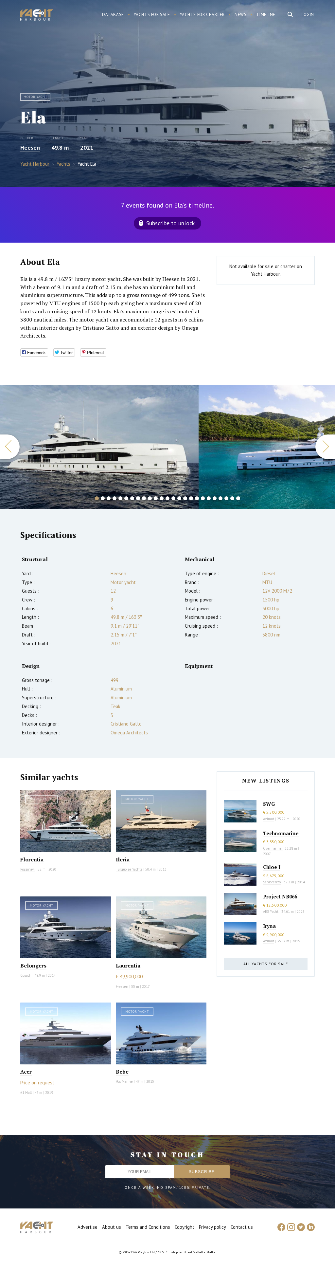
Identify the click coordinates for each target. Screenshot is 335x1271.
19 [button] (203, 498)
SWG (269, 804)
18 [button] (197, 498)
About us (111, 1227)
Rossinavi (27, 869)
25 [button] (238, 498)
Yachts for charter (202, 14)
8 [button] (138, 498)
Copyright (184, 1227)
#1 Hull (26, 1092)
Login (308, 14)
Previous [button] (10, 446)
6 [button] (126, 498)
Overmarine (273, 848)
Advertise (87, 1227)
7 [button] (132, 498)
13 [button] (167, 498)
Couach (25, 975)
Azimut (268, 819)
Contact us (242, 1227)
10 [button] (150, 498)
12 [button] (162, 498)
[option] (99, 447)
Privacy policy (212, 1227)
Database (113, 14)
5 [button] (120, 498)
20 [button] (209, 498)
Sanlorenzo (272, 882)
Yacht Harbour (36, 15)
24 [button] (232, 498)
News (240, 14)
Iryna (269, 926)
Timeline (265, 14)
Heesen (30, 147)
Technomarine (281, 833)
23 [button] (226, 498)
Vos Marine (124, 1081)
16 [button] (185, 498)
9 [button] (144, 498)
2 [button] (103, 498)
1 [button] (97, 498)
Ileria (123, 859)
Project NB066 (280, 896)
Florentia (32, 859)
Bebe (122, 1071)
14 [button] (173, 498)
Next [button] (325, 446)
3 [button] (109, 498)
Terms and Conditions (148, 1227)
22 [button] (220, 498)
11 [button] (156, 498)
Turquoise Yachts (129, 869)
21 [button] (215, 498)
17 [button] (191, 498)
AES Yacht (270, 911)
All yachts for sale (265, 963)
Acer (26, 1071)
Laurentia (128, 965)
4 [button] (114, 498)
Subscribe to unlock (170, 223)
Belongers (33, 965)
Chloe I (271, 867)
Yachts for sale (152, 14)
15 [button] (179, 498)
